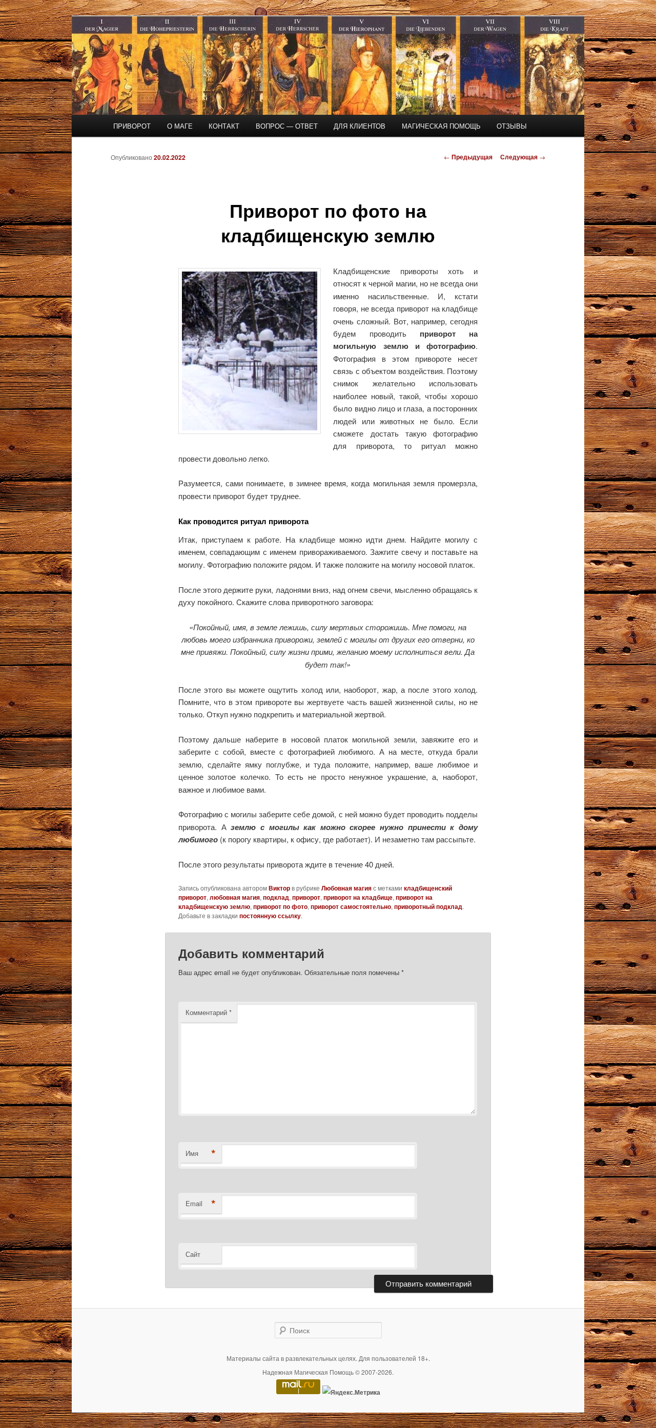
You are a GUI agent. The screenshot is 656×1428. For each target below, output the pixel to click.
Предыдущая (468, 156)
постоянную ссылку (270, 915)
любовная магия (235, 897)
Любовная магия (346, 888)
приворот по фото (280, 906)
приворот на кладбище (358, 897)
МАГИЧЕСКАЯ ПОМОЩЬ (441, 126)
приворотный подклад (428, 906)
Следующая (522, 156)
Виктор (279, 888)
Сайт (193, 1254)
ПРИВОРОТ (132, 126)
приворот (306, 897)
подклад (276, 897)
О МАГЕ (180, 126)
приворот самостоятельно (351, 906)
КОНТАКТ (224, 126)
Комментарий (209, 1012)
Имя (201, 1153)
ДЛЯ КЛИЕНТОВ (359, 126)
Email (201, 1203)
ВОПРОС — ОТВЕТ (287, 126)
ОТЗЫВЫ (512, 126)
